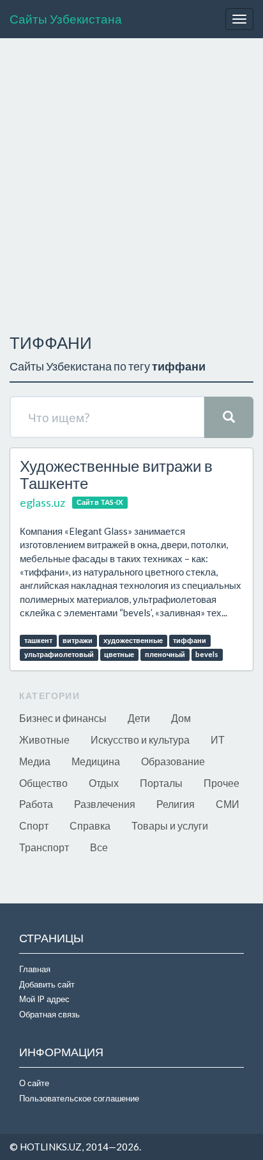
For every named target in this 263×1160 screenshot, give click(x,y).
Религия (175, 804)
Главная (34, 969)
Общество (43, 783)
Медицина (95, 761)
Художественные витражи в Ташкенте (116, 474)
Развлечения (104, 804)
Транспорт (44, 847)
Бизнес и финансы (63, 718)
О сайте (34, 1083)
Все (99, 847)
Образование (173, 761)
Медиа (34, 761)
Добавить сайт (47, 984)
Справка (90, 825)
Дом (181, 718)
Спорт (34, 825)
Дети (139, 718)
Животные (44, 739)
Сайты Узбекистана (66, 18)
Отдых (104, 783)
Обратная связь (49, 1014)
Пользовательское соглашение (79, 1098)
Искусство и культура (140, 739)
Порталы (161, 783)
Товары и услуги (170, 825)
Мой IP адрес (44, 999)
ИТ (218, 739)
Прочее (221, 783)
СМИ (227, 804)
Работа (36, 804)
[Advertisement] (131, 183)
